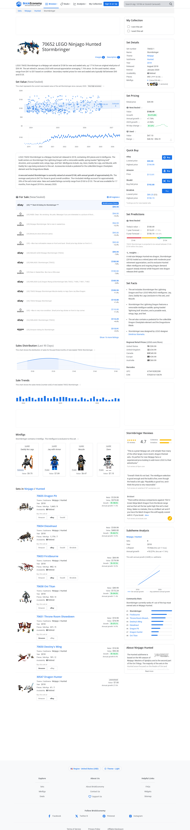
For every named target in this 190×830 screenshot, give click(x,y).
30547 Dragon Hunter (49, 676)
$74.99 (116, 621)
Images (98, 57)
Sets (20, 11)
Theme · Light (113, 769)
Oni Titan (134, 635)
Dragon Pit (134, 628)
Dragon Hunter (136, 632)
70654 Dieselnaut (47, 526)
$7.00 (116, 682)
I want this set (101, 518)
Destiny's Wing (136, 622)
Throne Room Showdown (141, 618)
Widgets (147, 791)
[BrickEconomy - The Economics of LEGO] (29, 4)
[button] (103, 86)
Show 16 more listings (109, 337)
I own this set (101, 514)
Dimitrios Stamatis (136, 334)
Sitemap (147, 796)
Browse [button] (52, 4)
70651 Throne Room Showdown (55, 616)
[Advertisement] (68, 24)
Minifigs (42, 791)
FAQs (148, 787)
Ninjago (28, 11)
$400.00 (115, 530)
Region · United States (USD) (85, 769)
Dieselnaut (134, 625)
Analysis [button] (81, 4)
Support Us (97, 796)
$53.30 (116, 651)
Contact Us (95, 791)
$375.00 (115, 500)
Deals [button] (66, 4)
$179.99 (115, 560)
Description (112, 57)
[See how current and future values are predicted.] (171, 140)
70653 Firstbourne (47, 556)
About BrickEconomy (95, 787)
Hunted (37, 11)
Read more (149, 670)
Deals (42, 796)
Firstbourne (135, 615)
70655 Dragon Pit (47, 495)
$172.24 (115, 591)
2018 (43, 503)
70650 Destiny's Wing (49, 646)
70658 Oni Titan (46, 586)
